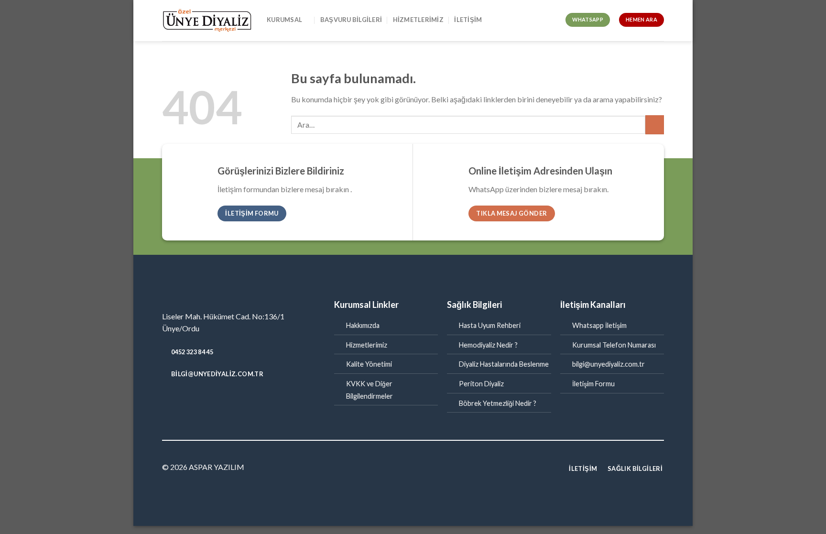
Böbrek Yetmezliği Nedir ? (497, 403)
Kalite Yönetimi (369, 364)
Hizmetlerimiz (418, 19)
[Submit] (654, 124)
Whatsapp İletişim (599, 325)
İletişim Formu (593, 384)
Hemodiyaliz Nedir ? (488, 345)
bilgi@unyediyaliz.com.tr (608, 364)
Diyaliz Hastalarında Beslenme (504, 364)
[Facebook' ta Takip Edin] (413, 468)
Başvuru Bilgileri (351, 19)
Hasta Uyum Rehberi (490, 325)
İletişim (468, 19)
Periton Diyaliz (481, 384)
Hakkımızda (363, 325)
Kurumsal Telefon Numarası (614, 345)
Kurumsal (284, 19)
